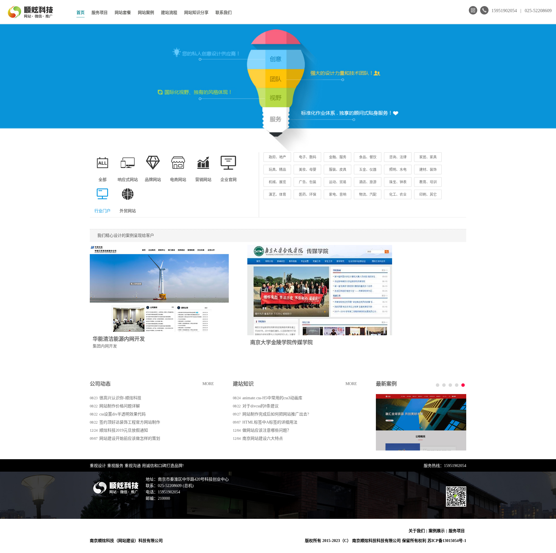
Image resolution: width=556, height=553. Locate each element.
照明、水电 (398, 170)
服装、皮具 (337, 170)
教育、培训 (428, 182)
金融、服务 (337, 157)
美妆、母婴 (307, 170)
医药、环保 (307, 195)
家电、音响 (337, 195)
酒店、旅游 (367, 182)
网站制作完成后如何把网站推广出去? (275, 414)
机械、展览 (277, 182)
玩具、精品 (277, 170)
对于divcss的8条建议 (260, 406)
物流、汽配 (367, 195)
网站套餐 (123, 12)
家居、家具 (428, 157)
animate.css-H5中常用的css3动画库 (272, 398)
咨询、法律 (398, 157)
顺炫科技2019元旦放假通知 (123, 430)
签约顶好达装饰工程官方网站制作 (129, 422)
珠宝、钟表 (398, 182)
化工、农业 (398, 195)
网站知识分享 (196, 12)
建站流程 (169, 12)
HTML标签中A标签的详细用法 (269, 422)
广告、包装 (307, 182)
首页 (80, 12)
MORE (208, 384)
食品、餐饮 (367, 157)
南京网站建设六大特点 (262, 438)
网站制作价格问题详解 (119, 406)
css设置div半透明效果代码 (122, 414)
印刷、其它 (428, 195)
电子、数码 (307, 157)
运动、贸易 (337, 182)
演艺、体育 (277, 195)
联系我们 (223, 12)
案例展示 (437, 531)
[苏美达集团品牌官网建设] (421, 422)
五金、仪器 (367, 170)
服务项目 (100, 12)
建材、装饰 (428, 170)
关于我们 (417, 531)
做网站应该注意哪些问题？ (266, 430)
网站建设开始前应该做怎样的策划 (129, 438)
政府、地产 (277, 157)
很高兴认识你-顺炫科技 (120, 398)
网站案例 (146, 12)
